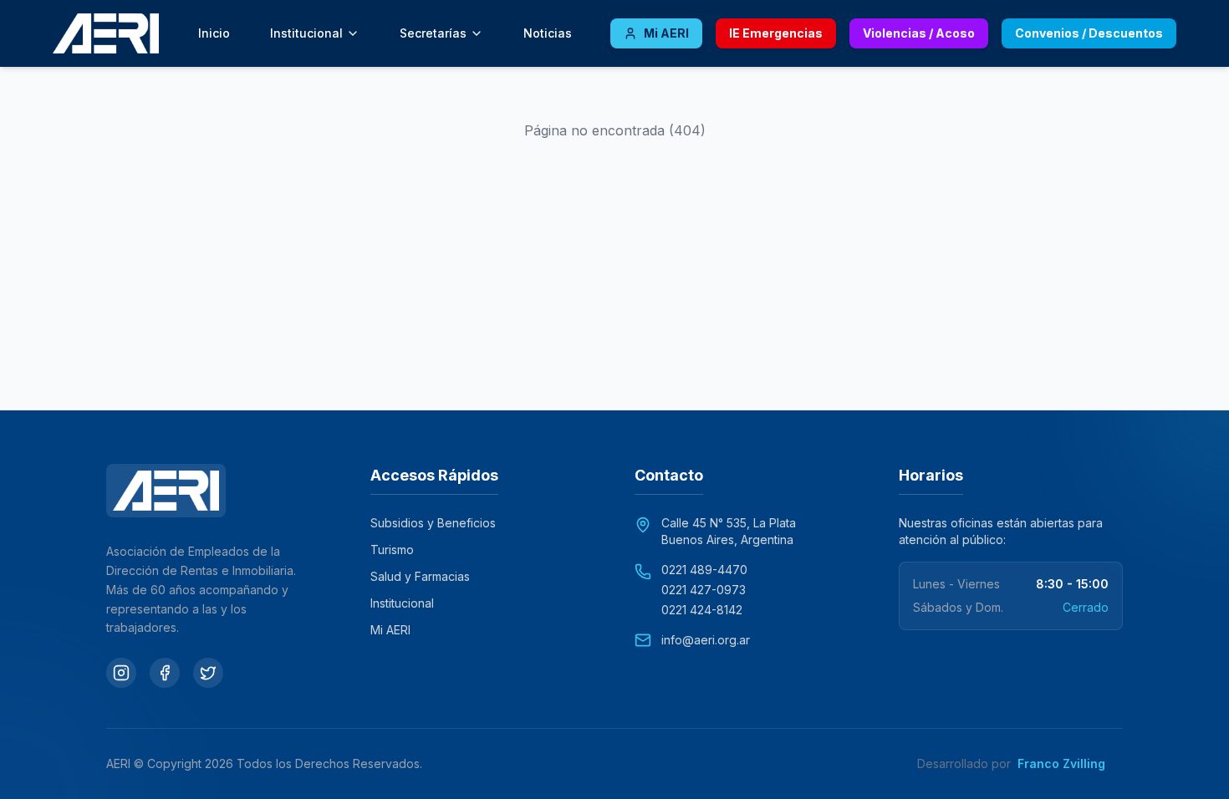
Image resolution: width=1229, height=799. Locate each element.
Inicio (214, 33)
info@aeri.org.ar (705, 640)
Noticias (547, 33)
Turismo (392, 549)
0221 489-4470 (704, 569)
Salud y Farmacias (420, 576)
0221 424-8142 (701, 610)
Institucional (402, 603)
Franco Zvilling (1070, 763)
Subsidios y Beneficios (433, 523)
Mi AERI (390, 630)
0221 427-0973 (703, 590)
